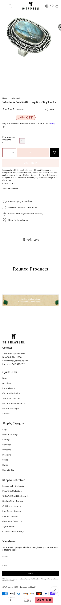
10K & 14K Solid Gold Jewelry (15, 496)
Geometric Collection (12, 521)
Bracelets (6, 455)
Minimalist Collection (12, 491)
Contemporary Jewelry (13, 531)
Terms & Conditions (11, 398)
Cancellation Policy (11, 393)
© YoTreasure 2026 (10, 587)
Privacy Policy (46, 579)
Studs (5, 460)
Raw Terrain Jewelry (11, 511)
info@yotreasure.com (18, 360)
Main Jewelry (16, 98)
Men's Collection (10, 516)
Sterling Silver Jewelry (12, 501)
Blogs (5, 378)
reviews (20, 109)
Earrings (6, 439)
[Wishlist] (52, 6)
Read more (8, 184)
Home (4, 98)
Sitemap (6, 413)
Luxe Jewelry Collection (13, 486)
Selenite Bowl (8, 470)
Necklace (6, 444)
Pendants (6, 449)
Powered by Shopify (28, 587)
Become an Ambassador (13, 403)
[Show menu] (4, 6)
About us (6, 383)
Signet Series (8, 526)
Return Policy (8, 388)
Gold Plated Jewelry (11, 506)
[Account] (47, 6)
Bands (5, 465)
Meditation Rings (10, 434)
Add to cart (44, 600)
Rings (5, 429)
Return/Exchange (10, 408)
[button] (10, 6)
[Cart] (57, 6)
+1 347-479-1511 (17, 364)
